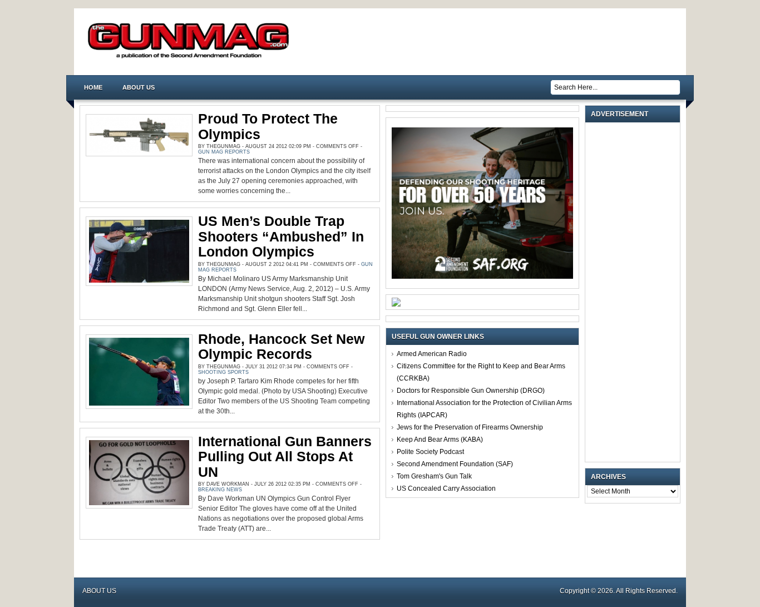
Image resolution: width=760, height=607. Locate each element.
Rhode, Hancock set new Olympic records (281, 346)
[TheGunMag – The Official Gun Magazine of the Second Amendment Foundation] (191, 57)
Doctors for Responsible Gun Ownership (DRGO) (471, 390)
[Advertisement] (635, 292)
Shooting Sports (223, 372)
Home (93, 87)
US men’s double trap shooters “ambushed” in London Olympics (281, 236)
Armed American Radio (432, 354)
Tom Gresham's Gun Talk (434, 476)
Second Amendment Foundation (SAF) (455, 464)
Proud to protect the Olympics (268, 126)
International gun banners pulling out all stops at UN (285, 456)
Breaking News (220, 489)
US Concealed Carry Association (446, 488)
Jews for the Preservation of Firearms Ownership (470, 427)
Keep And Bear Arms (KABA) (440, 439)
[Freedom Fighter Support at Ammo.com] (396, 304)
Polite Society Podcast (430, 452)
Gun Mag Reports (224, 152)
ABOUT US (138, 87)
